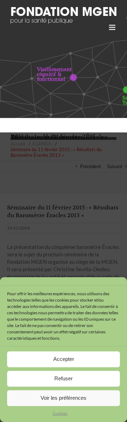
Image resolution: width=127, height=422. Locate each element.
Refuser (63, 378)
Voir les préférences (63, 398)
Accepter (63, 359)
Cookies (60, 413)
